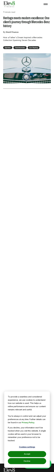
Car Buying (33, 48)
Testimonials (20, 48)
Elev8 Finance (12, 32)
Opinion (8, 48)
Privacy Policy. (28, 422)
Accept (27, 454)
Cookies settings (27, 447)
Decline (27, 461)
